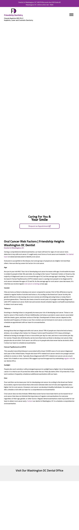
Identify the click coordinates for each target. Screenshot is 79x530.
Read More (21, 525)
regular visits (68, 358)
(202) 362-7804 (47, 5)
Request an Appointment (38, 226)
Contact (30, 401)
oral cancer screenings (32, 284)
